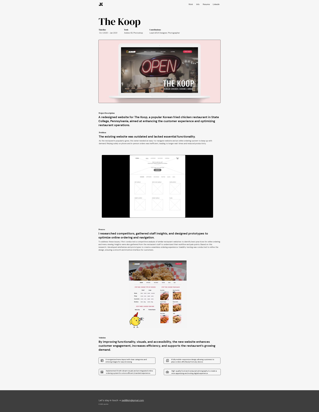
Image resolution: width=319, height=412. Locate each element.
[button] (157, 186)
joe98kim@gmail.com (133, 400)
